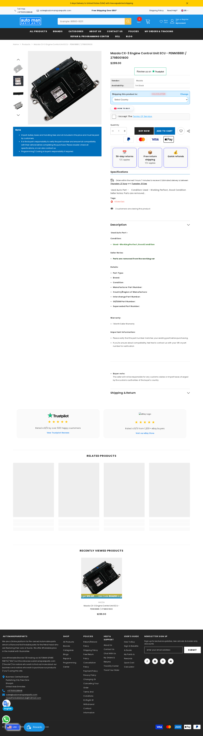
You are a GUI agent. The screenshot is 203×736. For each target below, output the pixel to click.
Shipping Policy (156, 9)
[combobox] (91, 19)
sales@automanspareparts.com (55, 9)
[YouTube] (171, 660)
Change (184, 92)
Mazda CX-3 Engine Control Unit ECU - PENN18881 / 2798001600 (101, 606)
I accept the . (135, 115)
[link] (33, 523)
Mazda (139, 79)
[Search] (94, 19)
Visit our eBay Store (145, 431)
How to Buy (123, 107)
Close (187, 2)
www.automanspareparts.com (40, 659)
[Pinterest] (163, 660)
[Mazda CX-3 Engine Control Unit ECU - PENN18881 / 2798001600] (101, 576)
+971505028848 (24, 10)
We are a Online (9, 640)
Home (16, 43)
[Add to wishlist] (181, 129)
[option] (65, 86)
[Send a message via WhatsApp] (6, 719)
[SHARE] (187, 129)
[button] (18, 58)
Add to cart (165, 129)
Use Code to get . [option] (101, 2)
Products (26, 43)
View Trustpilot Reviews (58, 431)
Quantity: (114, 123)
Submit (192, 648)
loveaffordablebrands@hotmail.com (23, 696)
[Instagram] (155, 660)
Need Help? (172, 9)
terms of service (142, 114)
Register (185, 18)
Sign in (177, 18)
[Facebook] (147, 660)
